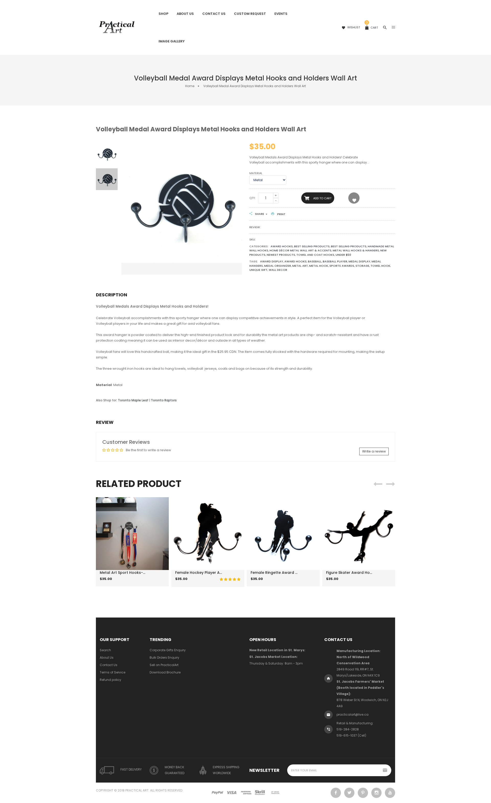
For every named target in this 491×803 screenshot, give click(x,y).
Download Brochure (165, 672)
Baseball (314, 261)
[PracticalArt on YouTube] (390, 793)
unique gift (258, 270)
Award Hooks (282, 246)
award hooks (295, 261)
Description (111, 295)
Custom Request (250, 13)
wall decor (278, 270)
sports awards (341, 266)
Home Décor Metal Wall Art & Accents (300, 250)
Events (280, 13)
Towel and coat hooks (315, 255)
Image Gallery (172, 41)
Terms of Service (112, 672)
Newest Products (281, 255)
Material (255, 173)
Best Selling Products (312, 246)
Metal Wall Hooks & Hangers (356, 250)
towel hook (380, 266)
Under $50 (343, 255)
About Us (185, 13)
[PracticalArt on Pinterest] (363, 793)
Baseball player (335, 261)
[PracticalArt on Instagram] (376, 793)
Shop (163, 13)
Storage (362, 266)
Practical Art (137, 790)
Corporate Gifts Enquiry (168, 650)
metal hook (318, 266)
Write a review (374, 451)
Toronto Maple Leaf (133, 400)
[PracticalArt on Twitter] (349, 793)
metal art (300, 266)
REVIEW (105, 422)
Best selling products (348, 246)
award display (271, 261)
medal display (359, 261)
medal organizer (277, 266)
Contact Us (214, 13)
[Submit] (125, 582)
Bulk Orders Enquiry (164, 657)
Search (105, 650)
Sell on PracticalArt (164, 665)
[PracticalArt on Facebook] (336, 793)
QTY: (252, 198)
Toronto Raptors (164, 400)
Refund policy (110, 680)
